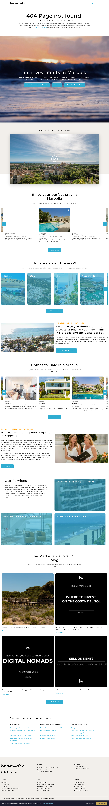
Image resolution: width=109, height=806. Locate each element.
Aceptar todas (101, 803)
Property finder (42, 782)
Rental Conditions (79, 788)
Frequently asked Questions (10, 788)
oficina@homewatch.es (81, 768)
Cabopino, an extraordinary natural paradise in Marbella (24, 628)
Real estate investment (44, 786)
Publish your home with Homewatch (82, 730)
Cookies (27, 798)
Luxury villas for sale (43, 790)
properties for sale (66, 350)
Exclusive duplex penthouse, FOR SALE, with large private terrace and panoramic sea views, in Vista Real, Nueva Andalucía (19, 239)
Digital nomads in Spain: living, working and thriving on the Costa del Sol (26, 690)
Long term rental (79, 786)
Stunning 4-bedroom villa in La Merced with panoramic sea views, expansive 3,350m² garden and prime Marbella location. (87, 410)
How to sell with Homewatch (46, 784)
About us (4, 782)
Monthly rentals (79, 784)
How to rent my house (81, 790)
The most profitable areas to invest (21, 728)
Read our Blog (54, 702)
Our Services (5, 784)
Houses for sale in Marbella (48, 730)
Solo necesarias (90, 803)
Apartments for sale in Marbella (50, 733)
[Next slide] (105, 224)
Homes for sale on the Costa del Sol (51, 728)
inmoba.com (50, 798)
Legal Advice (35, 798)
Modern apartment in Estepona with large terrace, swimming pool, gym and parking (86, 239)
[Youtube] (16, 772)
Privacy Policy (19, 798)
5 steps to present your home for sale (82, 738)
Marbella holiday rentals (47, 735)
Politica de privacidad (47, 803)
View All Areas (54, 311)
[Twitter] (12, 772)
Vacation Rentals (79, 782)
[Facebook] (2, 772)
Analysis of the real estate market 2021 (22, 735)
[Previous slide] (4, 224)
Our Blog (4, 786)
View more (54, 250)
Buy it (57, 84)
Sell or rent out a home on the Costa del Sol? (73, 690)
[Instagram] (5, 772)
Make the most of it (75, 84)
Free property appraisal (78, 733)
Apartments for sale (43, 788)
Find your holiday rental (37, 84)
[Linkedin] (8, 772)
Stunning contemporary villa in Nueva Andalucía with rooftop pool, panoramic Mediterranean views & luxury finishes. (54, 410)
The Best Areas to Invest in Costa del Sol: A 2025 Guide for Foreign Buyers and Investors (78, 628)
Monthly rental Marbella (47, 738)
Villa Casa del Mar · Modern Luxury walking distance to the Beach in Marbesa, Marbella (54, 240)
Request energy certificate (79, 735)
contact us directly (41, 27)
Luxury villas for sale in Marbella (20, 743)
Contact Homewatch (7, 790)
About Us (7, 466)
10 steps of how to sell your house (81, 728)
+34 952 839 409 (79, 766)
